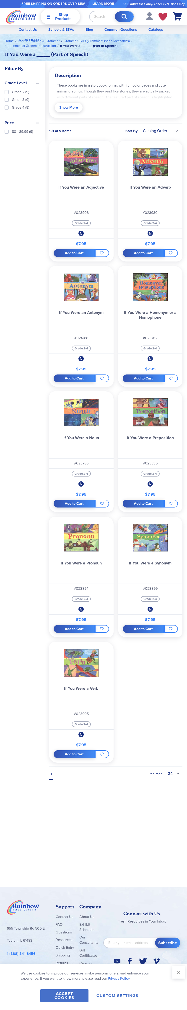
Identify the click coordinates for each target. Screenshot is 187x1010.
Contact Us (28, 29)
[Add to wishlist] (102, 253)
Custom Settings (117, 996)
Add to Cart (74, 253)
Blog (89, 29)
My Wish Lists (162, 16)
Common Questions (120, 29)
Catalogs (155, 29)
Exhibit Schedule (86, 927)
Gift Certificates (88, 953)
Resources (64, 939)
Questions (64, 932)
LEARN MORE (103, 3)
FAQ (59, 924)
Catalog (85, 963)
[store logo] (21, 16)
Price (9, 123)
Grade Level (16, 83)
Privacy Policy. (119, 978)
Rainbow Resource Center (23, 908)
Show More (68, 107)
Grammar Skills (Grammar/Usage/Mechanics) (97, 41)
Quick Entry (65, 947)
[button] (149, 16)
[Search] (124, 16)
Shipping (63, 955)
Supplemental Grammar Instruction (30, 45)
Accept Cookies (64, 996)
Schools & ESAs (61, 29)
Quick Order (29, 40)
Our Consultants (88, 940)
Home (9, 41)
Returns (62, 963)
